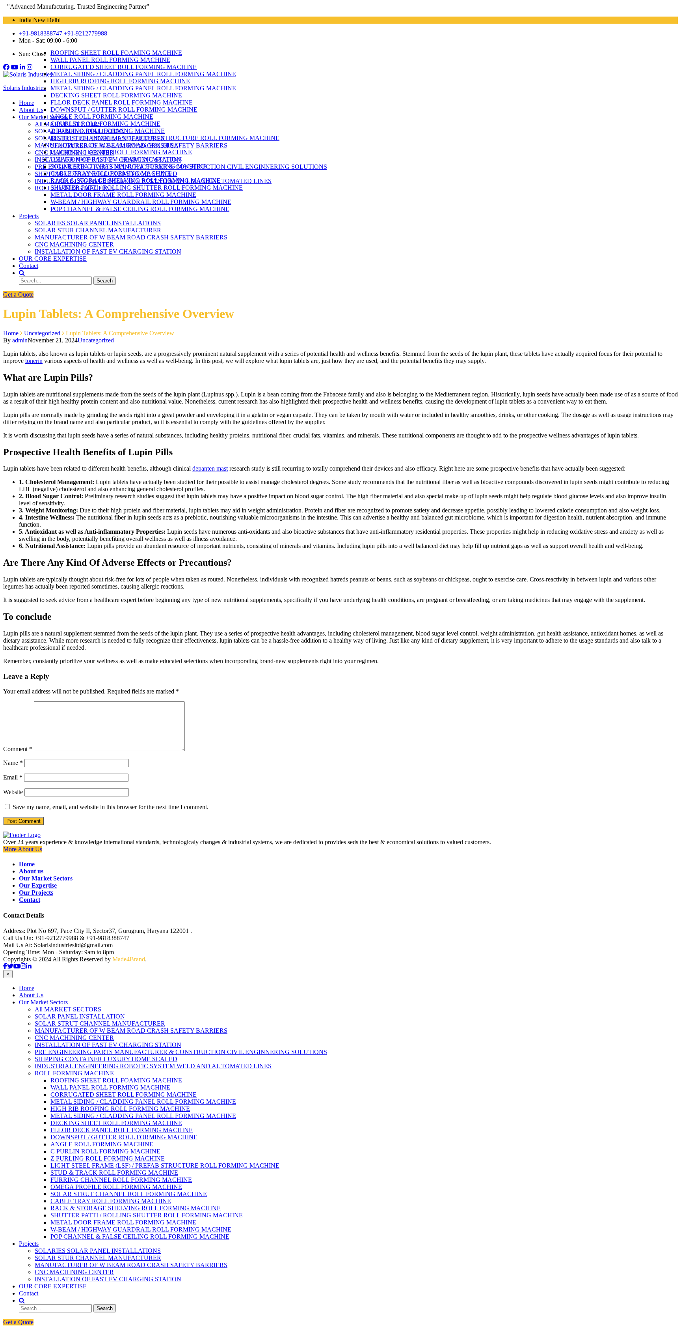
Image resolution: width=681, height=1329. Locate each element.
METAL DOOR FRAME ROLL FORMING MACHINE (123, 194)
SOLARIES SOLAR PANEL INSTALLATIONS (98, 223)
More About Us (22, 849)
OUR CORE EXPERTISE (53, 258)
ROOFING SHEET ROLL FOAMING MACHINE (116, 52)
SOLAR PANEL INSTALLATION (80, 1016)
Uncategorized (96, 340)
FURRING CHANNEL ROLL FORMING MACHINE (121, 152)
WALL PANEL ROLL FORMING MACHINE (110, 59)
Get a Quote (18, 294)
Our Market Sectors (43, 1002)
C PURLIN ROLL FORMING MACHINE (105, 123)
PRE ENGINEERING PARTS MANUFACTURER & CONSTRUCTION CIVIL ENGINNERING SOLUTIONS (181, 1052)
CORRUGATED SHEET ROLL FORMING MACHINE (123, 67)
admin (20, 340)
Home (26, 102)
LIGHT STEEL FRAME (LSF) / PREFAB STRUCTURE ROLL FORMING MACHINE (164, 138)
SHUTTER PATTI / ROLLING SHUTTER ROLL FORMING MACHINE (146, 187)
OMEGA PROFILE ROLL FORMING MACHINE (116, 159)
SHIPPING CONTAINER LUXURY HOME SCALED (106, 1059)
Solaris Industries (24, 87)
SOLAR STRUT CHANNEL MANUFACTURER (100, 1023)
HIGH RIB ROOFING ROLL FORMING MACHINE (120, 81)
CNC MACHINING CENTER (74, 244)
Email (12, 777)
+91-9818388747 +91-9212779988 (63, 33)
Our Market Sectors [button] (43, 117)
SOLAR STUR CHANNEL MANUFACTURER (98, 230)
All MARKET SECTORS (68, 1009)
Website (13, 792)
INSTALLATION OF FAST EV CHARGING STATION (108, 251)
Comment (17, 749)
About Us (31, 110)
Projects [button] (29, 216)
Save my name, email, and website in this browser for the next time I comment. (110, 807)
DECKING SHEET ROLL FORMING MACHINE (116, 95)
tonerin (34, 360)
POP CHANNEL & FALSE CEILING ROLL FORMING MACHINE (139, 209)
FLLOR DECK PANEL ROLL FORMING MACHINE (121, 102)
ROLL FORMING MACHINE (74, 1073)
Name (13, 762)
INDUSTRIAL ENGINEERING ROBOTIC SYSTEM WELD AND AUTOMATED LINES (153, 1066)
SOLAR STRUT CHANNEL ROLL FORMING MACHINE (128, 166)
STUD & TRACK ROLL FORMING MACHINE (114, 145)
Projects (29, 1243)
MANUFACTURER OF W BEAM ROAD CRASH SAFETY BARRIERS (131, 237)
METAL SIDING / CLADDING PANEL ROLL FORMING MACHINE (143, 74)
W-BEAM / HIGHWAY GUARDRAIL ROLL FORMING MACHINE (140, 201)
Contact (28, 265)
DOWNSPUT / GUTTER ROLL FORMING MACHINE (123, 109)
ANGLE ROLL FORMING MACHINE (101, 116)
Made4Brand (128, 959)
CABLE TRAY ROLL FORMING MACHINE (110, 173)
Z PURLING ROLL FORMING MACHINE (107, 130)
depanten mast (210, 468)
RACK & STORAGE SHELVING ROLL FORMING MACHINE (135, 180)
